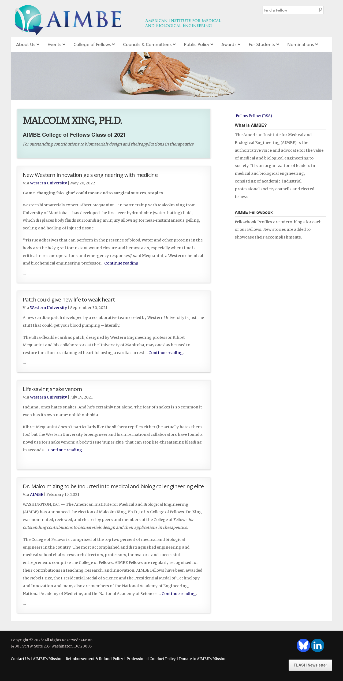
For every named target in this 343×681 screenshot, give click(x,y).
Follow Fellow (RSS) (254, 115)
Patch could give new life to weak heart (69, 299)
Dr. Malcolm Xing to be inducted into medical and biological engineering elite (113, 486)
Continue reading (121, 263)
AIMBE (129, 18)
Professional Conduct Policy (151, 659)
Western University (48, 183)
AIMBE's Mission (47, 659)
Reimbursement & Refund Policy (94, 659)
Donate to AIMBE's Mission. (203, 659)
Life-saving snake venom (52, 389)
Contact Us (20, 659)
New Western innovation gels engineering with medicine (90, 174)
